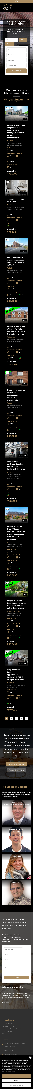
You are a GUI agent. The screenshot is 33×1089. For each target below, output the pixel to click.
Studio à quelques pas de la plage (16, 200)
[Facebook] (16, 2)
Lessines (11, 682)
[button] (30, 1057)
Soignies (11, 472)
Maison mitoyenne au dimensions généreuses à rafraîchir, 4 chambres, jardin (16, 395)
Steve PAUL (16, 883)
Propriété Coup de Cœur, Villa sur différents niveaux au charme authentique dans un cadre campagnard (16, 533)
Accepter (16, 1076)
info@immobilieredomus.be (12, 1054)
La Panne (11, 205)
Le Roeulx (11, 542)
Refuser (16, 1080)
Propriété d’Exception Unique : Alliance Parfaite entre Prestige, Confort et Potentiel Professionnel (16, 131)
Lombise (11, 140)
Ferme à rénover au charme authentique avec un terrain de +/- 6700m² (16, 261)
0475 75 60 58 (8, 1050)
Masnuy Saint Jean (14, 611)
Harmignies (11, 337)
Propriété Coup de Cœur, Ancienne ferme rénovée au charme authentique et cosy (16, 604)
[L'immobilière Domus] (7, 7)
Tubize (10, 403)
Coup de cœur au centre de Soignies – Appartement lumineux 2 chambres (16, 465)
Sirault (10, 268)
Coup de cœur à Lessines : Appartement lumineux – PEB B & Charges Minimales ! (15, 675)
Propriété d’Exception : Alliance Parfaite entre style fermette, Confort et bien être (16, 330)
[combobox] (16, 49)
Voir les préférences (16, 1085)
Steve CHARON (16, 803)
